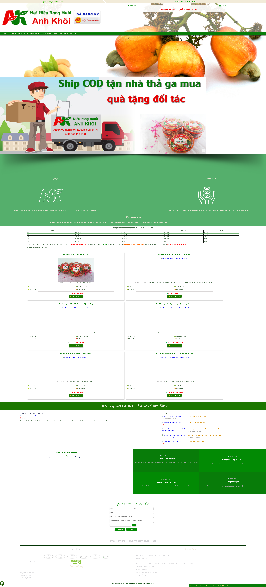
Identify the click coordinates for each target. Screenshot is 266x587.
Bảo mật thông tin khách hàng (27, 572)
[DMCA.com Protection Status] (76, 563)
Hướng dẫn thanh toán (25, 577)
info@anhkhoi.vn (143, 561)
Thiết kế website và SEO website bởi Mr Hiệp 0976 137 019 (140, 583)
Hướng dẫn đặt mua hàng (26, 578)
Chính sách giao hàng (25, 573)
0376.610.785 (143, 558)
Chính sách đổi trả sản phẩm (27, 575)
